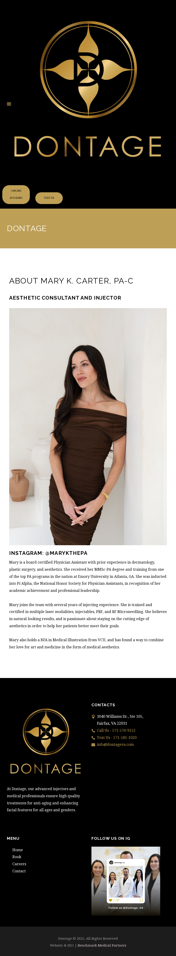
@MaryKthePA (66, 553)
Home (17, 850)
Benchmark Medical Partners (102, 945)
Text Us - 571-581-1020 (117, 737)
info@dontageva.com (115, 744)
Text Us (49, 197)
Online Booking (16, 194)
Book (16, 857)
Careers (19, 864)
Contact (19, 871)
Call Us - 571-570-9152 (116, 730)
